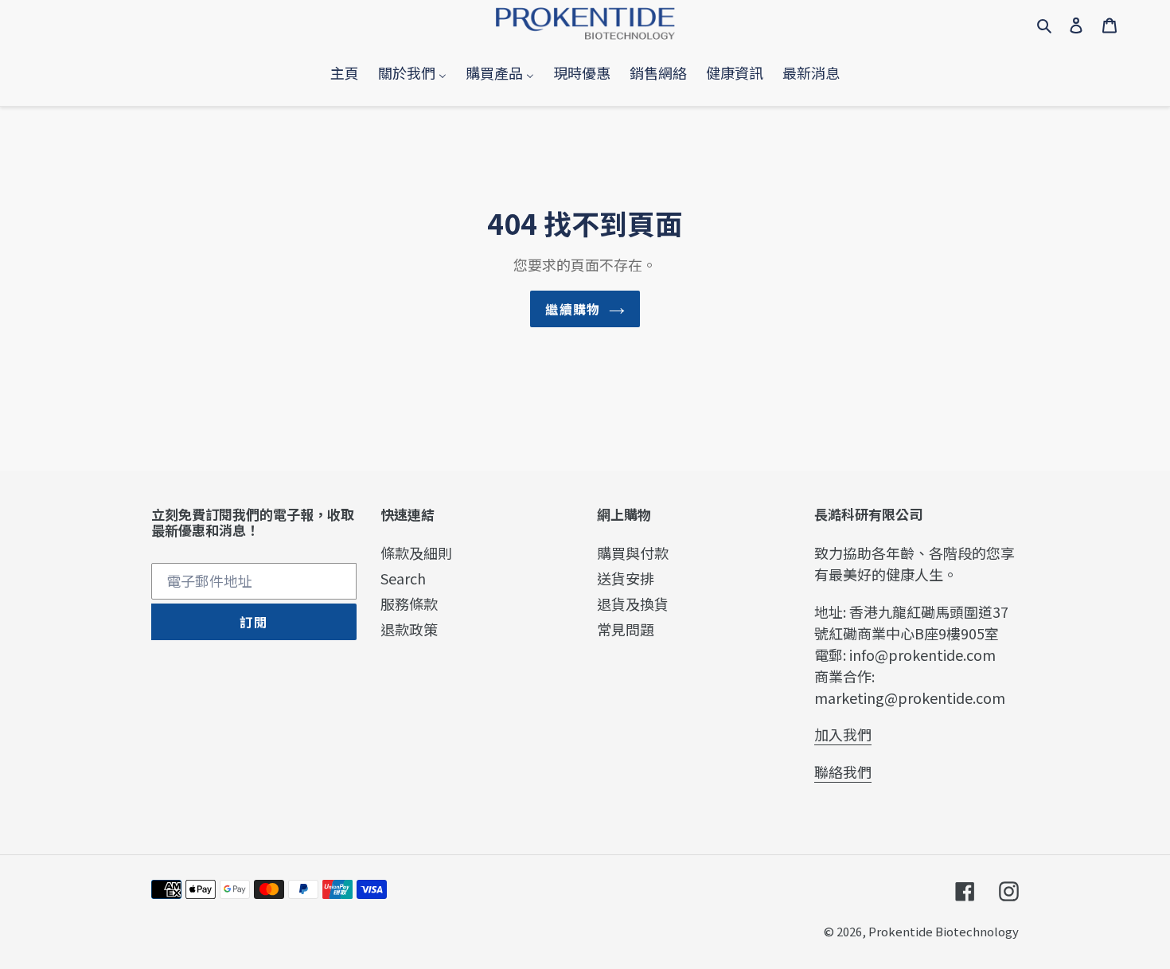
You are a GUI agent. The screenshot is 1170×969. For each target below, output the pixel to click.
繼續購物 (572, 308)
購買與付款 (633, 552)
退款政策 (409, 629)
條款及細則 (416, 552)
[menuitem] (345, 73)
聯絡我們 (843, 771)
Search (403, 578)
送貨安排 (625, 578)
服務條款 (409, 603)
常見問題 (625, 629)
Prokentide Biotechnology (943, 931)
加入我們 (843, 734)
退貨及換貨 (633, 603)
